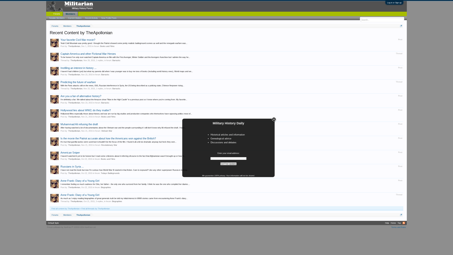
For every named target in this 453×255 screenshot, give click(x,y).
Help (387, 223)
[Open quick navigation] (401, 26)
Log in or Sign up (394, 3)
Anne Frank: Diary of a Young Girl (80, 180)
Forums (56, 14)
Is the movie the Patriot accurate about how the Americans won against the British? (108, 138)
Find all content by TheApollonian (65, 209)
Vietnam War (106, 131)
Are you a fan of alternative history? (81, 96)
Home (393, 223)
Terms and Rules (398, 227)
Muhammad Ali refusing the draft (79, 124)
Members (70, 14)
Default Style (53, 223)
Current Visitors (75, 18)
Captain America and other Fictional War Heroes (88, 53)
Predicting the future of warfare (78, 82)
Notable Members (57, 18)
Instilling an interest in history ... (78, 68)
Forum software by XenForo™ (71, 227)
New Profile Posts (109, 18)
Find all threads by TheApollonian (95, 209)
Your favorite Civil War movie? (78, 39)
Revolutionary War (109, 145)
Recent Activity (91, 18)
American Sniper (70, 152)
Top (399, 223)
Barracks (116, 60)
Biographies (106, 187)
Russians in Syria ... (72, 166)
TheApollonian (74, 46)
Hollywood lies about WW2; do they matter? (86, 110)
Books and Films (107, 46)
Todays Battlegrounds (110, 173)
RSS (404, 223)
